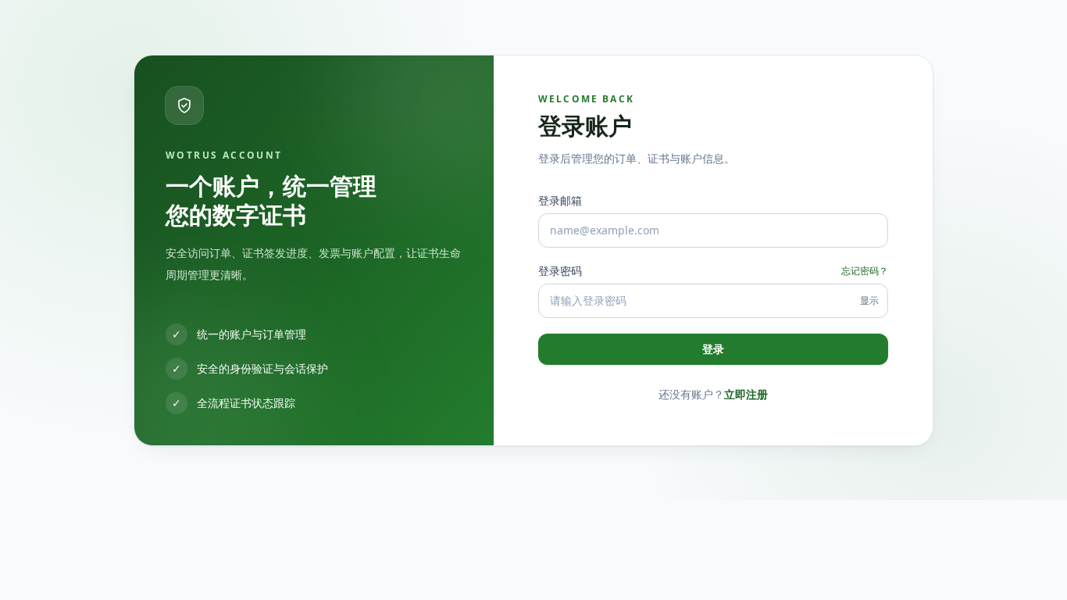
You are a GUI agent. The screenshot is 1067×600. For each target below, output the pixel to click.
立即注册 (746, 394)
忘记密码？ (864, 271)
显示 (869, 300)
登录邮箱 (560, 200)
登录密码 (560, 270)
